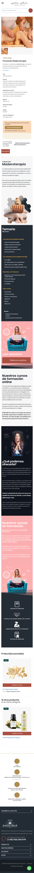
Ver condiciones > (17, 779)
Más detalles (6, 70)
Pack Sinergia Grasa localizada (11, 737)
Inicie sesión (22, 130)
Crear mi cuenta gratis (14, 127)
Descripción (5, 151)
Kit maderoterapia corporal (10, 689)
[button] (16, 360)
